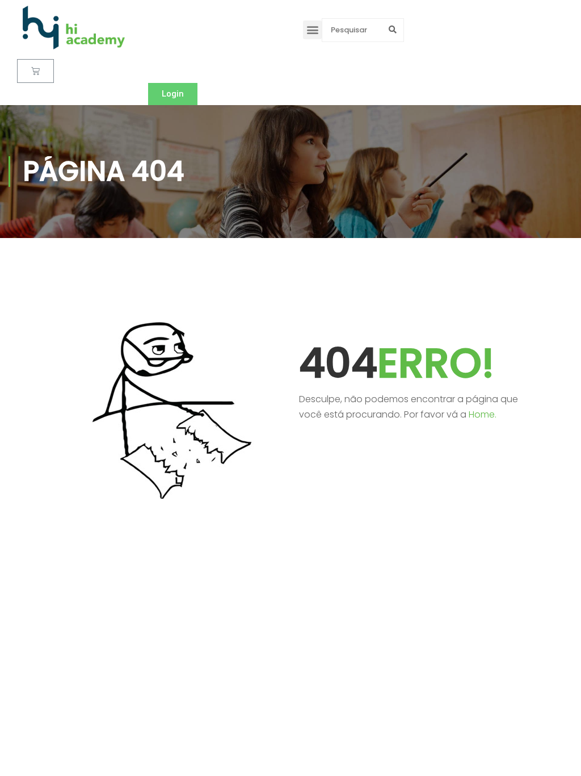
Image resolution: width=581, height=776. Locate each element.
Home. (482, 414)
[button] (312, 29)
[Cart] (35, 71)
